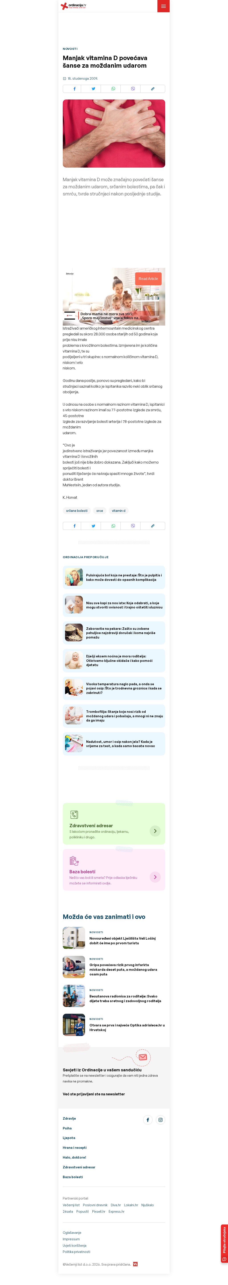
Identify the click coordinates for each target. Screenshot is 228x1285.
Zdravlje (69, 1118)
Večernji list (71, 1205)
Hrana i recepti (75, 1147)
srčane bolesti (77, 511)
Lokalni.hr (131, 1205)
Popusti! (82, 1211)
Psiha (67, 1128)
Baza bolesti (73, 1177)
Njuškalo (147, 1205)
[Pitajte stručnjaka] (224, 1243)
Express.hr (116, 1211)
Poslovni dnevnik (95, 1205)
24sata (68, 1211)
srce (99, 511)
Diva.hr (116, 1205)
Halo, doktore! (74, 1157)
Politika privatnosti (76, 1252)
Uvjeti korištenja (74, 1245)
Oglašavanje (72, 1232)
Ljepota (69, 1138)
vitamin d (118, 511)
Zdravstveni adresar (79, 1167)
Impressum (71, 1239)
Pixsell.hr (98, 1211)
